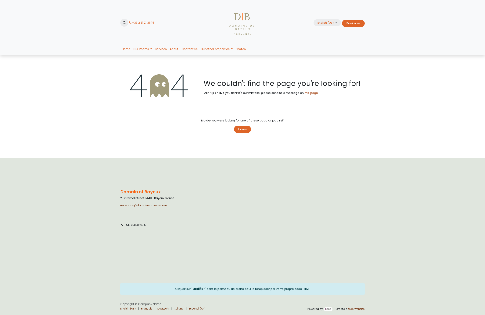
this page (311, 93)
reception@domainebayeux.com (143, 205)
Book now (353, 23)
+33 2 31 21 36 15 (143, 23)
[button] (124, 23)
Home (242, 129)
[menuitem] (126, 49)
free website (356, 309)
